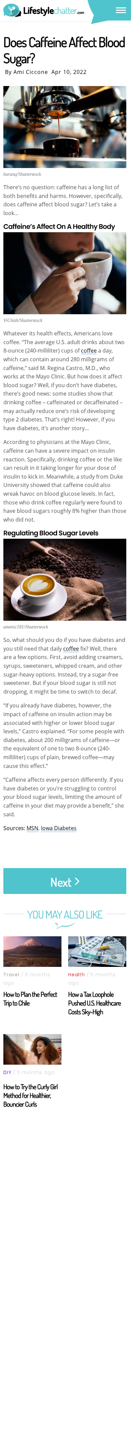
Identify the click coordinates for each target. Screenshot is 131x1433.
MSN (32, 828)
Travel (11, 974)
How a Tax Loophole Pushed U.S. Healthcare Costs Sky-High (94, 1003)
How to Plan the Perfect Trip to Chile (30, 998)
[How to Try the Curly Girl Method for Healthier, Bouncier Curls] (32, 1049)
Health (76, 974)
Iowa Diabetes (59, 828)
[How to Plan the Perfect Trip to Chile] (32, 951)
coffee (89, 350)
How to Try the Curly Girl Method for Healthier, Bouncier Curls (30, 1095)
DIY (7, 1072)
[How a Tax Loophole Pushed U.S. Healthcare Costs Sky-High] (97, 951)
